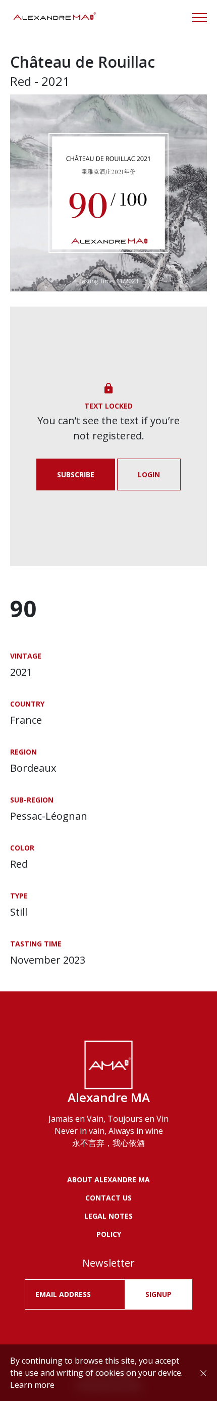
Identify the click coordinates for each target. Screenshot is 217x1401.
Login (149, 474)
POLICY (108, 1234)
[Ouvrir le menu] (199, 18)
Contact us (108, 1198)
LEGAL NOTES (108, 1216)
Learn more (32, 1384)
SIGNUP (158, 1294)
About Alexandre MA (108, 1179)
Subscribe (75, 474)
